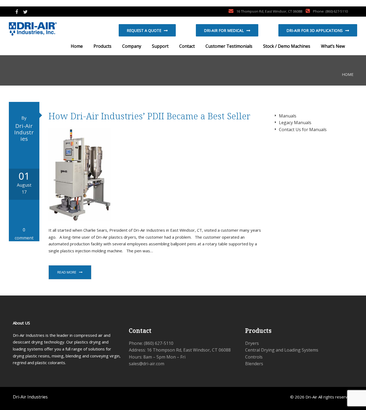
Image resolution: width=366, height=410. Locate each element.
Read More (66, 272)
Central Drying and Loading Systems (281, 350)
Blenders (254, 364)
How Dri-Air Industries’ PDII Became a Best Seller (149, 116)
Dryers (252, 343)
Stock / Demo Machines (286, 46)
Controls (254, 357)
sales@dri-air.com (146, 364)
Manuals (287, 116)
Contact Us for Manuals (303, 129)
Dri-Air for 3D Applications (314, 30)
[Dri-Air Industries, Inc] (42, 30)
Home (76, 46)
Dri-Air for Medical (224, 30)
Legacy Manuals (295, 122)
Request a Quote (144, 30)
